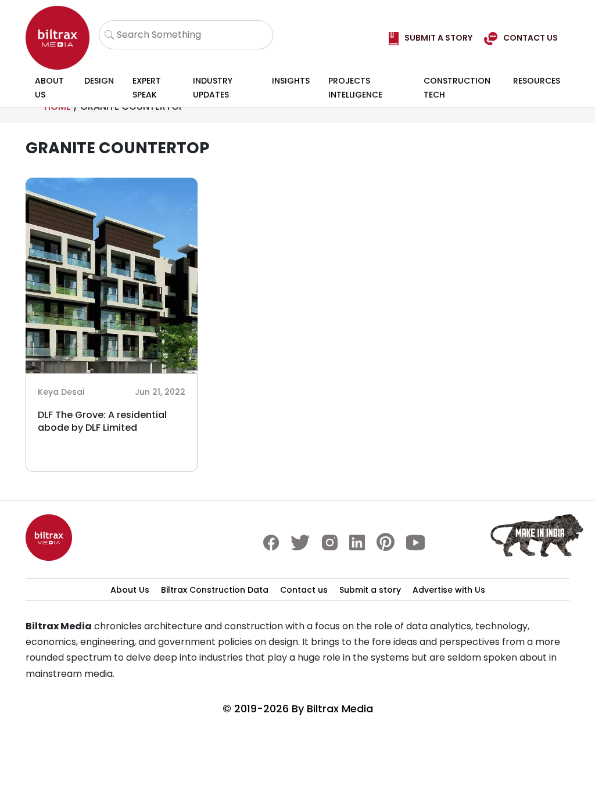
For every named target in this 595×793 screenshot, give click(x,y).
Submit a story (370, 590)
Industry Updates (212, 87)
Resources (536, 80)
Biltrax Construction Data (214, 590)
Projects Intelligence (355, 87)
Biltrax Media (340, 708)
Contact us (304, 590)
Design (99, 80)
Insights (291, 80)
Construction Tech (457, 87)
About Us (49, 87)
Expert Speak (146, 87)
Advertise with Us (449, 590)
